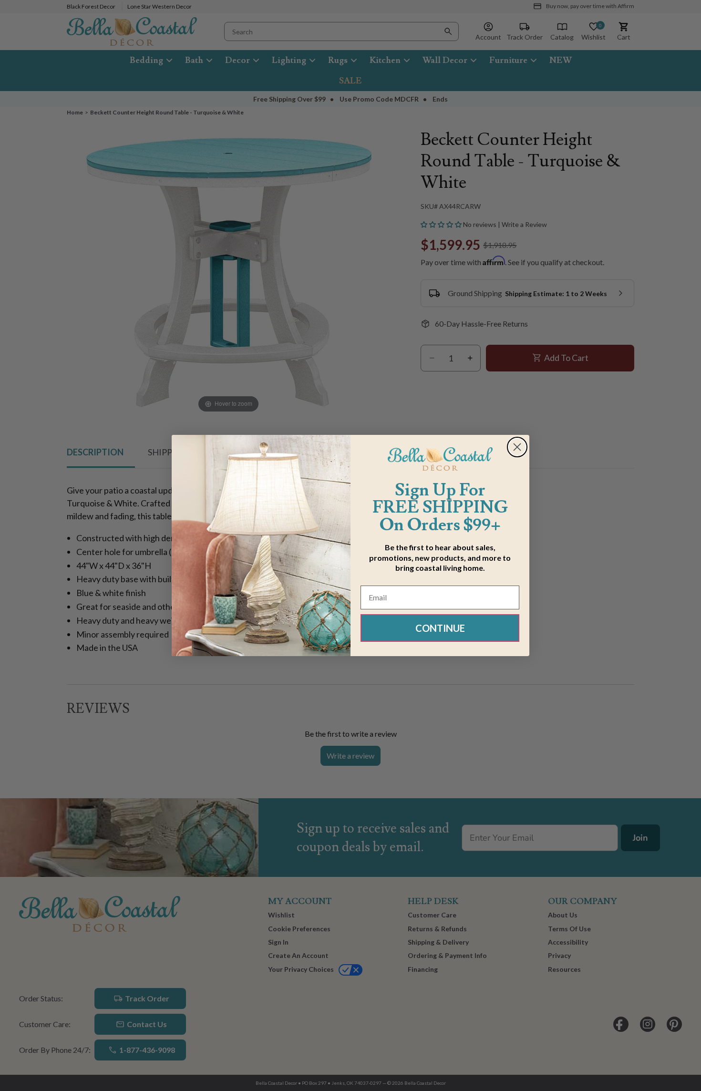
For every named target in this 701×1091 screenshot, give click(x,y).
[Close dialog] (517, 447)
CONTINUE (440, 628)
